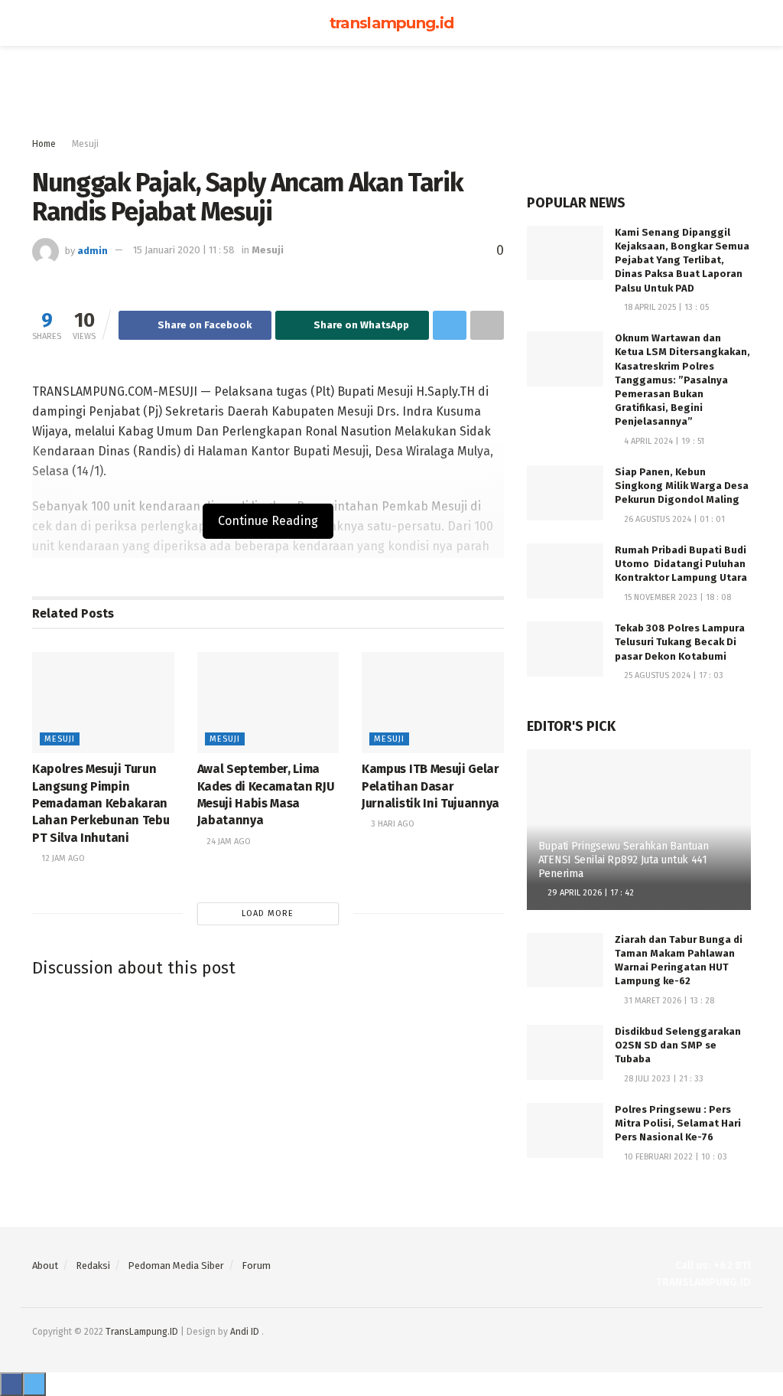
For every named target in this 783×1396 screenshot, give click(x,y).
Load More (268, 913)
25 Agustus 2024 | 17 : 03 (672, 675)
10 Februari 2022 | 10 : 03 (674, 1157)
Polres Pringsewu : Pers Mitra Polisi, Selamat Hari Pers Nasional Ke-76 (678, 1123)
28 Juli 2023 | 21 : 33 (662, 1079)
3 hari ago (391, 824)
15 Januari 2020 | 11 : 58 (184, 250)
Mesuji (85, 144)
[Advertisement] (391, 92)
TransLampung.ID (142, 1331)
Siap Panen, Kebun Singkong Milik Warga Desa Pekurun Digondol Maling (682, 485)
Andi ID (244, 1331)
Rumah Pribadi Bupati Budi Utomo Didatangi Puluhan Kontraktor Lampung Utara (681, 563)
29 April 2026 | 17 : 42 (589, 893)
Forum (256, 1265)
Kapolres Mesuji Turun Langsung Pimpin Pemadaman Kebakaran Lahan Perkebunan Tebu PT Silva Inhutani (100, 803)
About (45, 1265)
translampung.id (392, 23)
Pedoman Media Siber (176, 1265)
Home (44, 144)
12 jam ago (62, 858)
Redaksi (93, 1265)
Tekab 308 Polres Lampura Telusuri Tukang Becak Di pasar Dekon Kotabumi (680, 641)
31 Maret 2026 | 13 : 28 (668, 1001)
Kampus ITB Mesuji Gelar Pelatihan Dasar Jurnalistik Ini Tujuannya (430, 786)
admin (92, 250)
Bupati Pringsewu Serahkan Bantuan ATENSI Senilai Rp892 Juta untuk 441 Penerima (623, 860)
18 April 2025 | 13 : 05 (665, 307)
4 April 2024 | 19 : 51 (663, 441)
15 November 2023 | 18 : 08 (676, 597)
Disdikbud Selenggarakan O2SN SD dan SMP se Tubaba (678, 1045)
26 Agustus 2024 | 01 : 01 (673, 519)
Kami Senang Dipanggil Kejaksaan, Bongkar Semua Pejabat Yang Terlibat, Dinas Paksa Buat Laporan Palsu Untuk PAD (682, 260)
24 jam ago (227, 841)
